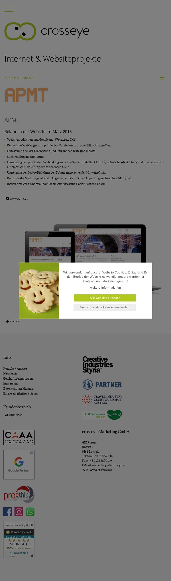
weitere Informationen (105, 287)
